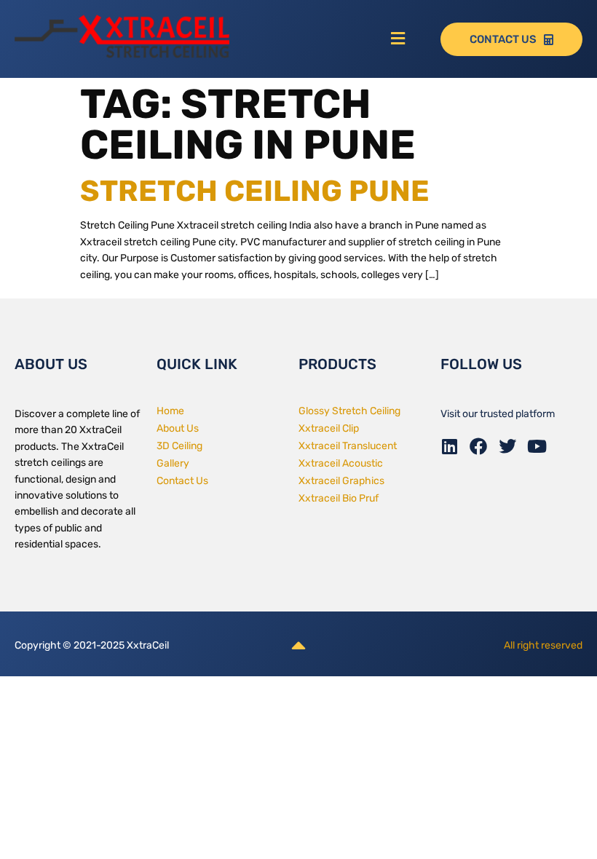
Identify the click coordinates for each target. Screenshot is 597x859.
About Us (178, 428)
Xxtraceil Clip (328, 428)
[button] (398, 39)
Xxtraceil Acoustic (340, 463)
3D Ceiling (179, 446)
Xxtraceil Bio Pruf (338, 498)
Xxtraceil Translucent (347, 446)
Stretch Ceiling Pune (255, 191)
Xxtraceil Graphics (341, 481)
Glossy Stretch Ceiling (349, 411)
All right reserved (543, 645)
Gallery (173, 463)
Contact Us (182, 481)
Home (170, 411)
